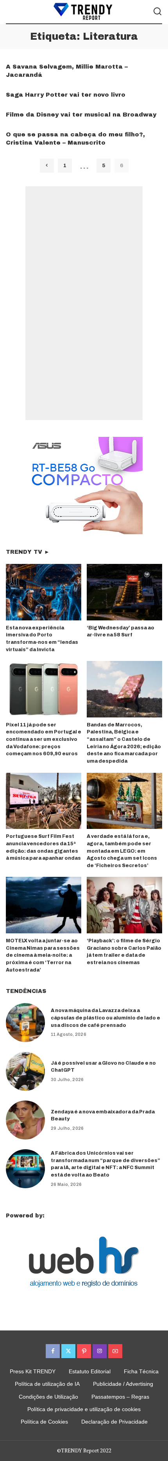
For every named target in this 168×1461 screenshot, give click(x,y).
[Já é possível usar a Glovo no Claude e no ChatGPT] (25, 1071)
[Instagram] (100, 1351)
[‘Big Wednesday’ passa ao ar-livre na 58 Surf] (124, 592)
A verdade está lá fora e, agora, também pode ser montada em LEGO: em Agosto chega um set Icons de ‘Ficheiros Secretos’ (122, 851)
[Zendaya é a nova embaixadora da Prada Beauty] (25, 1120)
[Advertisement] (84, 303)
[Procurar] (157, 11)
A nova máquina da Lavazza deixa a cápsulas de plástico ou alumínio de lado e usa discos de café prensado (105, 1018)
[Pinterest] (84, 1351)
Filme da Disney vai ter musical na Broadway (81, 114)
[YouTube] (115, 1351)
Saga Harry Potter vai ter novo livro (65, 95)
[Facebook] (53, 1351)
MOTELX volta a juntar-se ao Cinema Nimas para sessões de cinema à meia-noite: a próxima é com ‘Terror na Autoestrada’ (43, 955)
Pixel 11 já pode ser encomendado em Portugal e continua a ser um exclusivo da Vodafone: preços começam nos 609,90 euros (43, 739)
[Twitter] (68, 1351)
